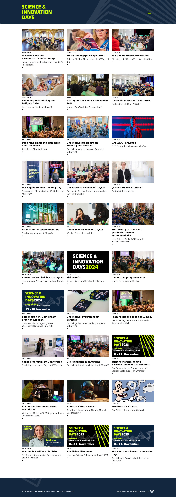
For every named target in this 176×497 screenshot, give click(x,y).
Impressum (50, 491)
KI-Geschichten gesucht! (81, 406)
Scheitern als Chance (124, 406)
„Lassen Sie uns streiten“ (127, 187)
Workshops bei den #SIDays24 (85, 229)
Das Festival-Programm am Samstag (83, 318)
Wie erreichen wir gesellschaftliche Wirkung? (38, 57)
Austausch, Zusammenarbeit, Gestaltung (39, 408)
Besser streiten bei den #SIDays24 (42, 277)
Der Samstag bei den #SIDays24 (86, 187)
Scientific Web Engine (141, 491)
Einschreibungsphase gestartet (86, 55)
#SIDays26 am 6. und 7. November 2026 (87, 102)
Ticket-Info (73, 277)
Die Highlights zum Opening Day (41, 187)
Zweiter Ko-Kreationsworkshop (130, 55)
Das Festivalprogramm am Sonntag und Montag (83, 144)
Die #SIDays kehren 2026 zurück (131, 100)
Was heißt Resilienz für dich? (39, 451)
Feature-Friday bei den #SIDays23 (132, 316)
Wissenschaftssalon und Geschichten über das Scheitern (131, 363)
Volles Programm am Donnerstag (42, 361)
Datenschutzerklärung (65, 491)
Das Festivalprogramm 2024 (128, 277)
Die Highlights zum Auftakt (83, 361)
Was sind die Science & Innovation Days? (132, 453)
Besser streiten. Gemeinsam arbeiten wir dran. (39, 318)
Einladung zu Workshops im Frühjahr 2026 (38, 102)
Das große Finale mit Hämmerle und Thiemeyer (41, 144)
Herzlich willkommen (79, 451)
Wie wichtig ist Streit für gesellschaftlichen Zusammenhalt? (127, 232)
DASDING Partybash (124, 142)
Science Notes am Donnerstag (40, 229)
